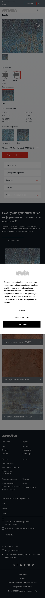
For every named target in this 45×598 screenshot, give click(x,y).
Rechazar (22, 311)
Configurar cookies (22, 317)
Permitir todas (22, 324)
